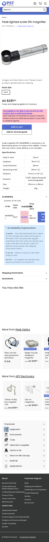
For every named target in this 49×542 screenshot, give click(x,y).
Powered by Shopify (28, 537)
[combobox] (24, 9)
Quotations (7, 278)
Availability (7, 197)
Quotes (27, 496)
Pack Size (6, 87)
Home (4, 17)
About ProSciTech (9, 483)
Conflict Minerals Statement (13, 492)
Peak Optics (22, 329)
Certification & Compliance (35, 490)
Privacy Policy (7, 495)
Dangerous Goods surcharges (14, 520)
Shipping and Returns (33, 486)
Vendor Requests (31, 493)
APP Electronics (24, 376)
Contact (27, 499)
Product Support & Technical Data (15, 517)
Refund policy (7, 502)
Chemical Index (8, 513)
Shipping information (12, 273)
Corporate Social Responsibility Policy (10, 487)
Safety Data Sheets (9, 510)
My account (29, 503)
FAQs (26, 483)
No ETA (24, 217)
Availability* (27, 206)
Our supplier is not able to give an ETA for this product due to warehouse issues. (23, 112)
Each (6, 92)
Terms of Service (9, 498)
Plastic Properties (9, 523)
